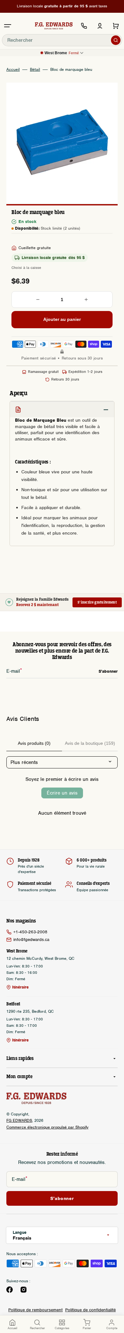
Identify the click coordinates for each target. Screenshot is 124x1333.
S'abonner (62, 1198)
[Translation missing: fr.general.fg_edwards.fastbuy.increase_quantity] (86, 299)
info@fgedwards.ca (31, 939)
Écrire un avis (62, 793)
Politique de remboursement (35, 1310)
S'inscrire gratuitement (97, 602)
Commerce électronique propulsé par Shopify (47, 1127)
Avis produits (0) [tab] (34, 743)
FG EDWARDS (19, 1120)
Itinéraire (20, 987)
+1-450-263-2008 (30, 932)
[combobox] (62, 40)
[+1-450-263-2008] (84, 25)
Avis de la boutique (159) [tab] (90, 743)
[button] (8, 25)
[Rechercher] (116, 40)
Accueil (13, 69)
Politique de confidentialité (90, 1310)
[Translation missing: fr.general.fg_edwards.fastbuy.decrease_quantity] (38, 299)
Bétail (35, 69)
